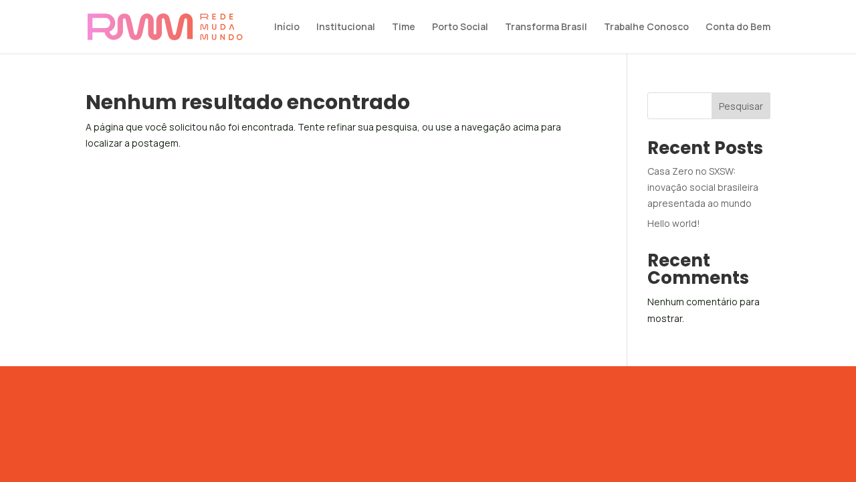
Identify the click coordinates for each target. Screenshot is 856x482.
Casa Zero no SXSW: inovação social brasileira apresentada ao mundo (702, 187)
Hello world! (673, 223)
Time (403, 27)
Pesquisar (741, 106)
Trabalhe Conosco (646, 27)
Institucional (345, 27)
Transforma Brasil (546, 27)
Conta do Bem (738, 27)
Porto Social (460, 27)
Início (287, 27)
